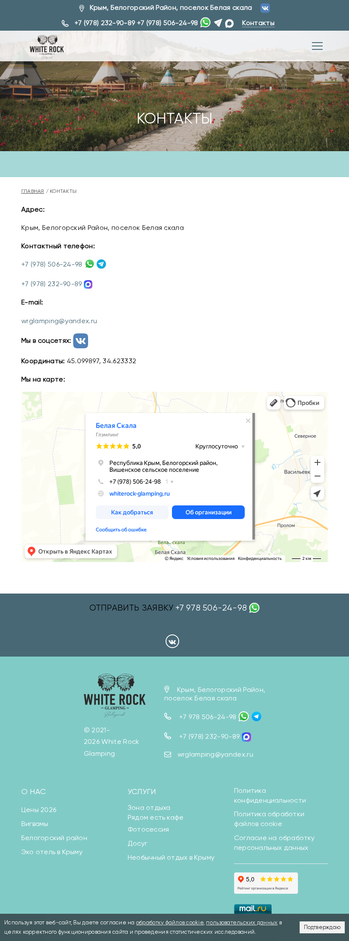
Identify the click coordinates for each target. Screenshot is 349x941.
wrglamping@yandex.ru (59, 321)
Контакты (258, 23)
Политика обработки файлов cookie (269, 819)
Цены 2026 (38, 810)
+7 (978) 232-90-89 (104, 23)
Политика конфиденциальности (270, 795)
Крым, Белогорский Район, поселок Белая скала (171, 7)
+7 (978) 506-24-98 (167, 23)
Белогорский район (54, 838)
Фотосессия (148, 829)
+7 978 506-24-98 (211, 608)
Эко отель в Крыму (52, 852)
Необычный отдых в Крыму (171, 857)
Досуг (137, 843)
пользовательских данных (241, 922)
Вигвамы (35, 824)
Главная (32, 191)
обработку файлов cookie (169, 922)
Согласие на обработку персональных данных (274, 843)
